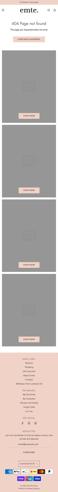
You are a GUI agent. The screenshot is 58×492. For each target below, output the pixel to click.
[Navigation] (3, 10)
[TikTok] (35, 423)
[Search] (49, 10)
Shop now (29, 116)
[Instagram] (29, 423)
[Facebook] (22, 423)
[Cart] (55, 10)
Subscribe (29, 452)
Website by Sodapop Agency (29, 488)
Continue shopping (29, 39)
